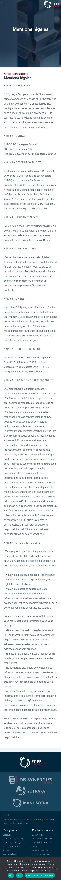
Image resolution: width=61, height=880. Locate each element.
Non (19, 875)
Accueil (7, 74)
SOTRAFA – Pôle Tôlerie (13, 839)
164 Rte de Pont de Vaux (42, 839)
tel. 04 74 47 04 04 (40, 850)
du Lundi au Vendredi (41, 854)
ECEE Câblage (38, 835)
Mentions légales (10, 854)
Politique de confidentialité (39, 875)
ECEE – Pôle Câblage (12, 843)
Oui (11, 875)
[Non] (57, 868)
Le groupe (7, 835)
